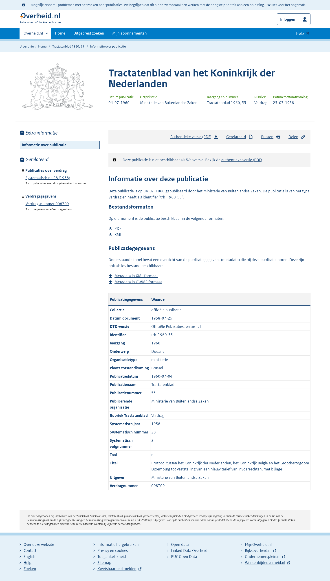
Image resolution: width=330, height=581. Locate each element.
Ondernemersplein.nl (262, 556)
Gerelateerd (236, 136)
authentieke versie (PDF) (241, 159)
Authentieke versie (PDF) (192, 138)
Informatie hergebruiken (118, 544)
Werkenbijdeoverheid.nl (265, 562)
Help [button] (300, 33)
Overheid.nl (33, 35)
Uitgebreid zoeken (88, 33)
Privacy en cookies (112, 550)
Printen (267, 136)
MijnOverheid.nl (258, 544)
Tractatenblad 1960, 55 (68, 46)
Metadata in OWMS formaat (138, 282)
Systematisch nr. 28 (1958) (48, 177)
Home (60, 33)
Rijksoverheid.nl (258, 550)
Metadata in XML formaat (136, 276)
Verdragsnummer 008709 (47, 203)
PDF (117, 229)
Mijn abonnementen (129, 33)
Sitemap (104, 562)
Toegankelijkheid (111, 556)
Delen (293, 136)
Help (27, 562)
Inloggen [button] (287, 19)
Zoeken (30, 568)
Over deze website (39, 544)
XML (118, 235)
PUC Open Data (184, 556)
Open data (180, 544)
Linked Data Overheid (189, 550)
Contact (30, 550)
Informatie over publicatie (44, 144)
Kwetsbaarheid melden (116, 568)
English (29, 556)
